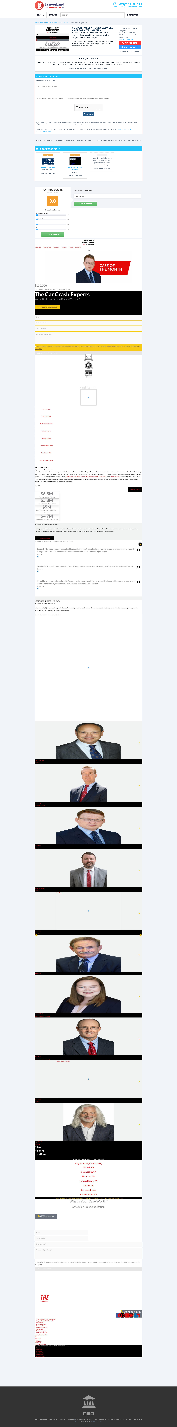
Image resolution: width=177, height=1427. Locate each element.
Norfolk (66, 23)
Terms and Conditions (45, 131)
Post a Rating (53, 234)
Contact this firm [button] (48, 173)
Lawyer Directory (51, 23)
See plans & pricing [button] (102, 168)
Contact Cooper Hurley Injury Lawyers (49, 76)
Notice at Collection (124, 129)
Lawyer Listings (129, 4)
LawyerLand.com (40, 23)
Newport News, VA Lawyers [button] (130, 140)
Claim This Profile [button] (78, 68)
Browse (53, 14)
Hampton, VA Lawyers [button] (84, 140)
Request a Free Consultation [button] (131, 51)
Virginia (60, 23)
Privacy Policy (134, 129)
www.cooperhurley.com (126, 39)
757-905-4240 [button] (130, 43)
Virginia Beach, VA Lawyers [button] (106, 140)
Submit (89, 114)
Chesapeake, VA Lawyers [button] (64, 140)
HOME (40, 14)
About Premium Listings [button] (98, 68)
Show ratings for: (78, 190)
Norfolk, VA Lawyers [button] (44, 140)
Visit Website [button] (130, 47)
